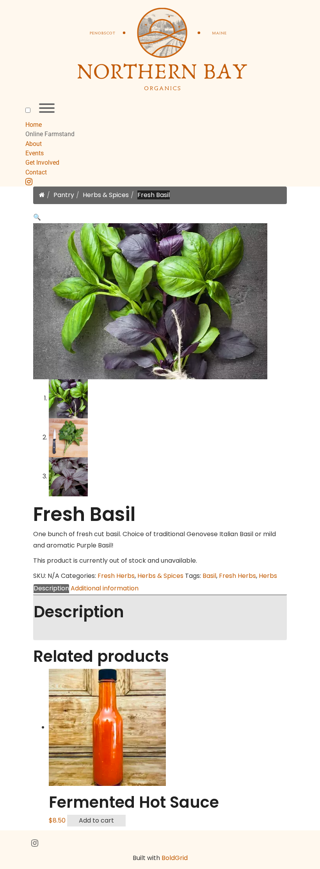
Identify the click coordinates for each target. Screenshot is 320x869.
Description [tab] (51, 588)
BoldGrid (175, 857)
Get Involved (42, 162)
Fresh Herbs (116, 575)
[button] (37, 217)
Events (34, 153)
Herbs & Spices (106, 194)
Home (33, 124)
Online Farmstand (50, 134)
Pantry (63, 194)
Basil (209, 575)
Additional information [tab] (105, 588)
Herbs (268, 575)
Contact (36, 172)
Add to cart (96, 820)
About (33, 143)
